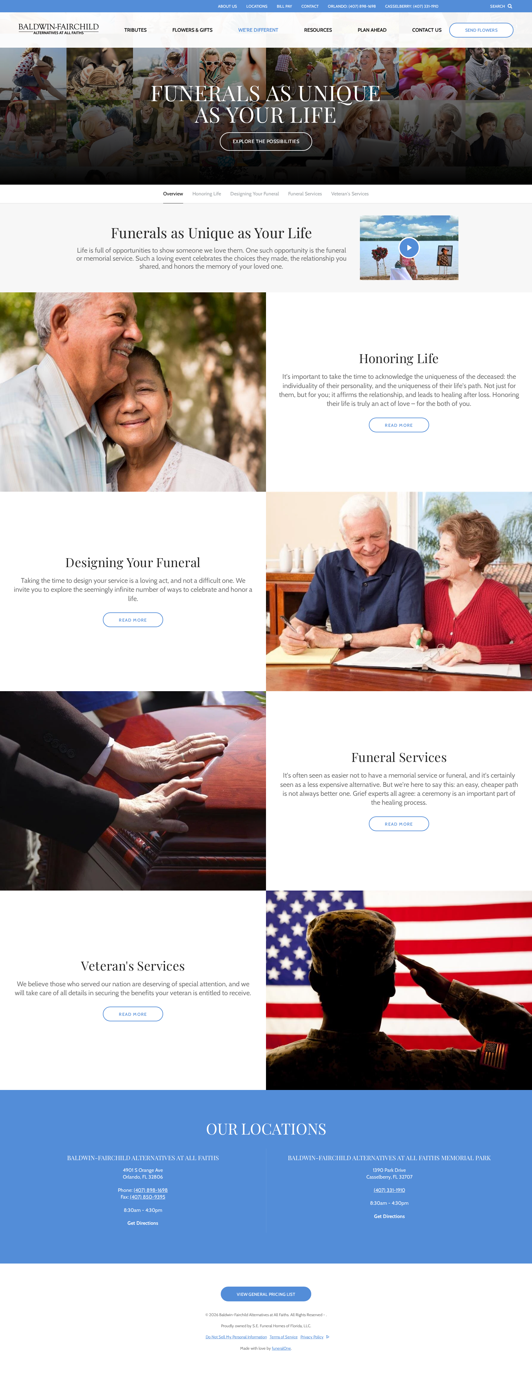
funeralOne (281, 1348)
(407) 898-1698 (151, 1190)
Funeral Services (305, 194)
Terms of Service (284, 1336)
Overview (173, 194)
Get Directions (142, 1223)
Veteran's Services (350, 194)
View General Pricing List (266, 1294)
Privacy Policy (312, 1336)
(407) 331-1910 (389, 1190)
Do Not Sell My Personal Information (236, 1337)
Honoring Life (206, 194)
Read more (407, 425)
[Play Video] (409, 247)
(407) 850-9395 (147, 1197)
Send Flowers (481, 30)
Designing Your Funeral (254, 194)
